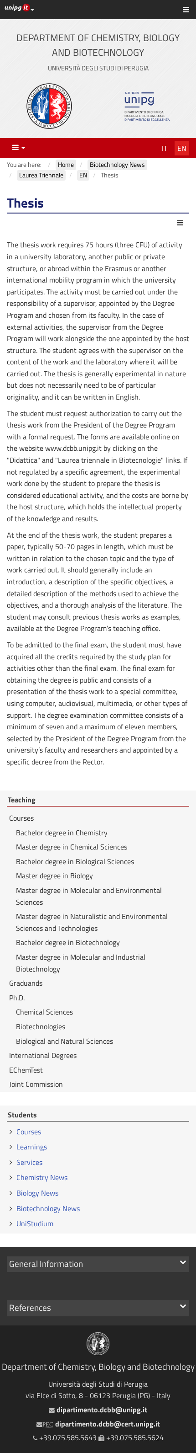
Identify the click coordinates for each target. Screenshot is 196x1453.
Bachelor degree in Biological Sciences (75, 861)
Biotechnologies (40, 1026)
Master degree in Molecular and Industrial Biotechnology (80, 962)
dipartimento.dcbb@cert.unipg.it (101, 1423)
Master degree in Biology (54, 875)
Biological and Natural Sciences (64, 1041)
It (164, 148)
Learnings (31, 1146)
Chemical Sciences (44, 1011)
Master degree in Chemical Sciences (71, 846)
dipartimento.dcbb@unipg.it (100, 1409)
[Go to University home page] (49, 106)
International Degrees (43, 1055)
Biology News (37, 1192)
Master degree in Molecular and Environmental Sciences (89, 896)
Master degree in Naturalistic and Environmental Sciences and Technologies (92, 922)
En (181, 148)
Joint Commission (36, 1084)
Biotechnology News (48, 1208)
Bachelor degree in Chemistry (62, 832)
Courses (21, 817)
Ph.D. (17, 997)
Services (29, 1162)
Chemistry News (41, 1177)
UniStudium (34, 1223)
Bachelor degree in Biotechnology (68, 942)
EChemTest (26, 1069)
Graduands (25, 983)
